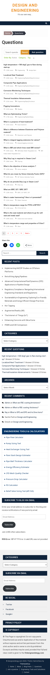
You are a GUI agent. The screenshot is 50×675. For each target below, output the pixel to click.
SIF (18, 177)
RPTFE (23, 208)
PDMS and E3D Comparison (16, 325)
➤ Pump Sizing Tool (12, 443)
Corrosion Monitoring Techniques (17, 91)
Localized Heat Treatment (14, 75)
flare (34, 70)
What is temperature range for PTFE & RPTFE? (22, 205)
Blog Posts (28, 667)
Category (22, 58)
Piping (31, 78)
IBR (19, 151)
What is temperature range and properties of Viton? (24, 223)
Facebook (10, 609)
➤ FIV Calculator (11, 485)
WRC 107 (20, 192)
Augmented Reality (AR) (14, 311)
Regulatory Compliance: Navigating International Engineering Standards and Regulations (24, 291)
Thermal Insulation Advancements (17, 98)
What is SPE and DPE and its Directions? (26, 412)
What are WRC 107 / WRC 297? (16, 189)
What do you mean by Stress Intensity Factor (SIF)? (24, 174)
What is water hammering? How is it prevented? (23, 197)
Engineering (21, 70)
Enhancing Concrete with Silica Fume (20, 320)
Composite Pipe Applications (15, 83)
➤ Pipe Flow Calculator (13, 437)
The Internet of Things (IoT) (16, 315)
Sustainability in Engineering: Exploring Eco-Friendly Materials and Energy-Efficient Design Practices (25, 299)
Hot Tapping (10, 306)
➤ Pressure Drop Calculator (16, 479)
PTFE (19, 208)
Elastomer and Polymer (24, 135)
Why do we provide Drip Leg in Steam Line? (21, 182)
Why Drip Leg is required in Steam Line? (20, 158)
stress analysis (22, 169)
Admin (7, 403)
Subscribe (9, 525)
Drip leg (20, 161)
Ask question (37, 52)
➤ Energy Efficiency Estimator (16, 467)
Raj (6, 412)
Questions (38, 667)
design (31, 70)
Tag (29, 58)
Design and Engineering (26, 417)
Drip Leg (20, 185)
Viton (19, 226)
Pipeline (27, 78)
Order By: (10, 58)
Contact (26, 672)
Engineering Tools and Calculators (33, 669)
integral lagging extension (25, 143)
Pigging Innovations (12, 106)
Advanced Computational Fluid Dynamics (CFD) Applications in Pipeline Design (24, 283)
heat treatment (21, 124)
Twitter (9, 605)
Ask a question (13, 669)
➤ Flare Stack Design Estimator (17, 455)
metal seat (20, 218)
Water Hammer (22, 200)
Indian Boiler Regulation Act (28, 151)
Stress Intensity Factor (27, 177)
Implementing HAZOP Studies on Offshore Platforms (22, 270)
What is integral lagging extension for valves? (22, 140)
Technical (36, 78)
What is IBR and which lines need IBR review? (22, 148)
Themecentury (25, 664)
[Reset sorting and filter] (34, 58)
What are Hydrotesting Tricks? (15, 114)
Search (25, 52)
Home (12, 667)
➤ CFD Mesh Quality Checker (16, 473)
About (19, 667)
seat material (28, 218)
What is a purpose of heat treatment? (18, 122)
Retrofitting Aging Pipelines (16, 276)
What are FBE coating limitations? (27, 403)
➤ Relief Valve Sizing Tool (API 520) (19, 491)
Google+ (9, 614)
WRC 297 (27, 192)
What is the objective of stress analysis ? (20, 166)
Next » (27, 233)
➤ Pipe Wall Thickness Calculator (18, 461)
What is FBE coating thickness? (26, 407)
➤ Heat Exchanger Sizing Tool (16, 449)
